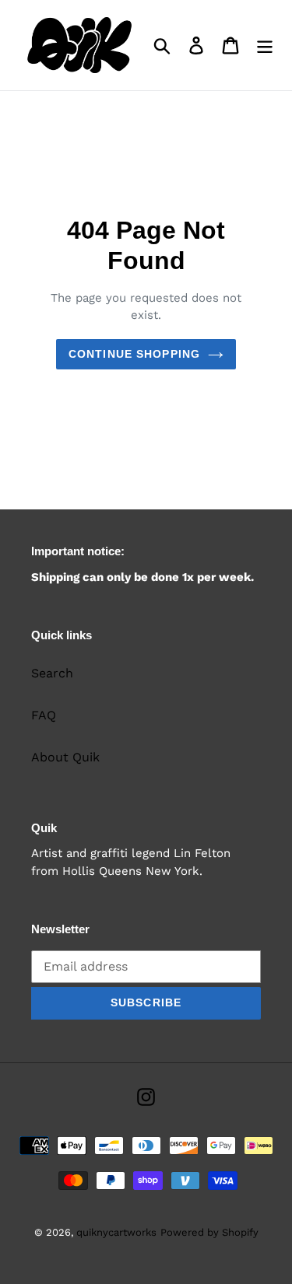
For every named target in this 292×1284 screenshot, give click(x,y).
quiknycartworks (116, 1232)
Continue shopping (134, 354)
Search (52, 673)
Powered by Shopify (209, 1232)
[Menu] (265, 45)
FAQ (43, 715)
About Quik (65, 757)
